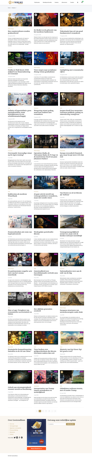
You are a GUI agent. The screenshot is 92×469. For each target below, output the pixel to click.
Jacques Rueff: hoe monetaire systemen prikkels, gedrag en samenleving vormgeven (71, 112)
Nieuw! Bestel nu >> (36, 448)
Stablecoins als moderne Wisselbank (17, 195)
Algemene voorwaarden (15, 428)
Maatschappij (11, 28)
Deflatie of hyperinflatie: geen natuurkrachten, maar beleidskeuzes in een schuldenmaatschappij (19, 113)
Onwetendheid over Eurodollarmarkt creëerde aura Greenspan (46, 273)
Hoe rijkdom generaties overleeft (43, 310)
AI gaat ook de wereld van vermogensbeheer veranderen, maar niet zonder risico (46, 196)
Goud (61, 28)
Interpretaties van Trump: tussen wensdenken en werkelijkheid (44, 390)
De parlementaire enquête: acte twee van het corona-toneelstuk (20, 273)
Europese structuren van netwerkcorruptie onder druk (71, 311)
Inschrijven (70, 424)
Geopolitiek (62, 150)
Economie (10, 67)
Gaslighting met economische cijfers (71, 71)
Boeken (57, 2)
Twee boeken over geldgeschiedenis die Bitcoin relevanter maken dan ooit (45, 351)
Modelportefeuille (47, 2)
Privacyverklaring (14, 430)
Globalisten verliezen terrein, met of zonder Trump (71, 389)
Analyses (14, 7)
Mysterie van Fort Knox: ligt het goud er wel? (71, 350)
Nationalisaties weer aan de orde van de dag (70, 272)
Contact (11, 434)
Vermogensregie (14, 426)
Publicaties (37, 2)
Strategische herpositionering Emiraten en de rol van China (19, 350)
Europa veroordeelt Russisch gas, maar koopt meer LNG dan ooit (72, 155)
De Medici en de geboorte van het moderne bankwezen (45, 31)
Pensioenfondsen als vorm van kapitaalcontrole (20, 233)
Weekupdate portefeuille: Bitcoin (44, 233)
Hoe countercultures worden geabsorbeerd (19, 32)
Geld (9, 108)
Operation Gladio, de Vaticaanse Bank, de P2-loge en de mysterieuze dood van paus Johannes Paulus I (46, 156)
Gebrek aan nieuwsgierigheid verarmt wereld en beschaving (19, 388)
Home (9, 7)
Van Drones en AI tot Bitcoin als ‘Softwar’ (71, 194)
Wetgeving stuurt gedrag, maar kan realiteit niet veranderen (44, 112)
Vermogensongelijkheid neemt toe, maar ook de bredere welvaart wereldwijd (71, 234)
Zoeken (72, 2)
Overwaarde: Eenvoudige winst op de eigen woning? (20, 154)
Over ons (12, 424)
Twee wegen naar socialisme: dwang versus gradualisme (45, 71)
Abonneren (64, 2)
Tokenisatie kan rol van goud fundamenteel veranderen (71, 32)
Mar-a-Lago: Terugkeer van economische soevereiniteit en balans (20, 312)
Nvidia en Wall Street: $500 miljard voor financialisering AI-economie (19, 72)
